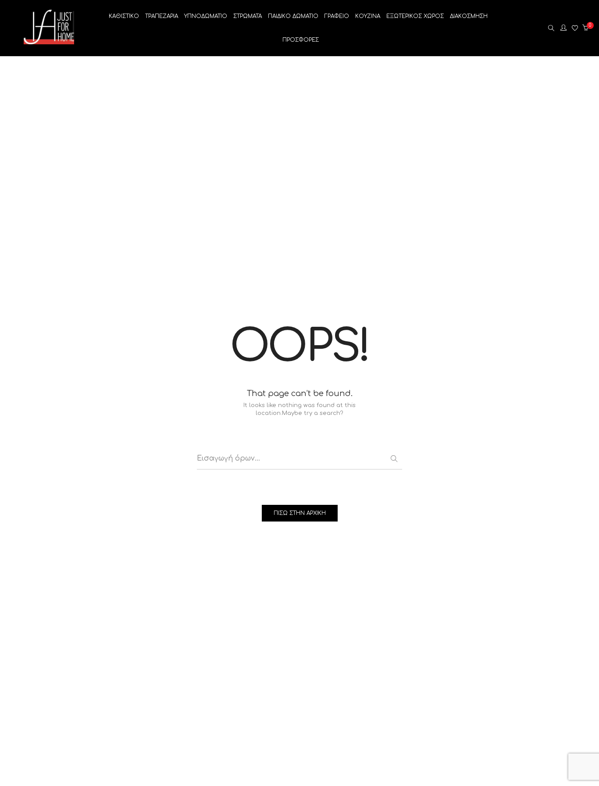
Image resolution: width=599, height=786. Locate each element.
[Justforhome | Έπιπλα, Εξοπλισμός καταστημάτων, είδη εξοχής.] (49, 41)
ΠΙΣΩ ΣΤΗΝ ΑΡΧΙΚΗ (300, 513)
